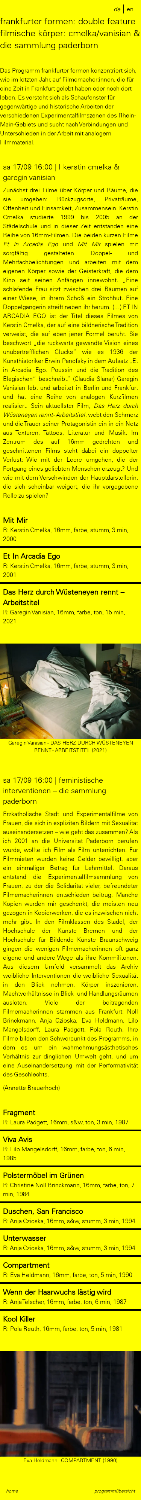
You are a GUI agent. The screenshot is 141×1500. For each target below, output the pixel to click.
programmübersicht (114, 1491)
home (12, 1491)
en (130, 9)
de (117, 9)
